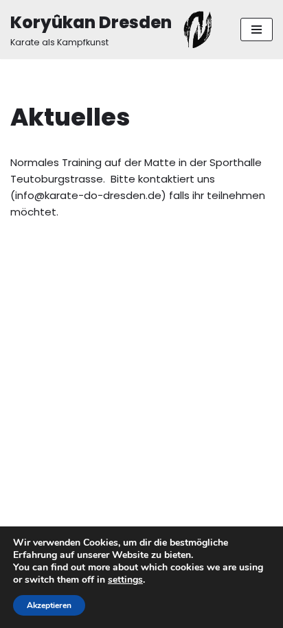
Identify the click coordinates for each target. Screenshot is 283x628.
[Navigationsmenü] (256, 29)
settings (125, 580)
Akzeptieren (49, 605)
